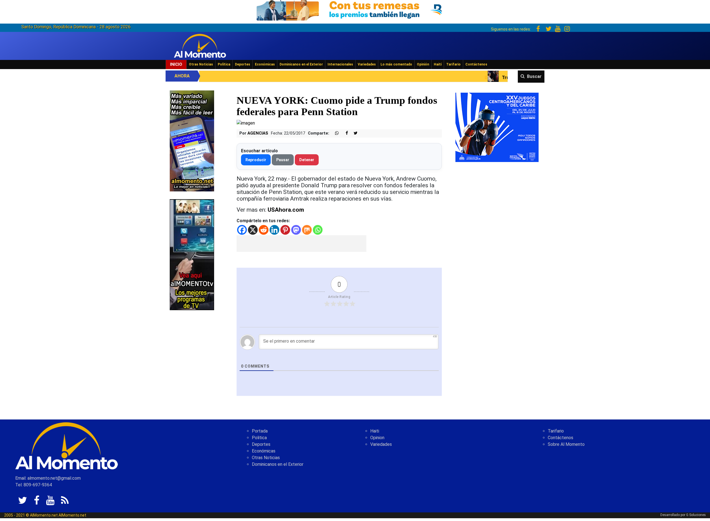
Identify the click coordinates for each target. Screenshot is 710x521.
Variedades (367, 64)
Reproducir (255, 160)
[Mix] (307, 230)
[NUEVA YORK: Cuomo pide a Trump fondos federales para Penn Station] (246, 122)
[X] (253, 230)
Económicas (265, 64)
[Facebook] (242, 230)
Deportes (242, 64)
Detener (306, 160)
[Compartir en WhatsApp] (334, 133)
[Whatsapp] (318, 230)
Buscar (534, 76)
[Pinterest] (285, 230)
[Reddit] (263, 230)
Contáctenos (476, 64)
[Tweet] (353, 133)
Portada (260, 431)
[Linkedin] (274, 230)
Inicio (176, 64)
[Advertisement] (301, 243)
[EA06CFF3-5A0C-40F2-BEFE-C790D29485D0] (192, 254)
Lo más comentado (396, 64)
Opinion (377, 437)
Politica (259, 437)
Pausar (282, 160)
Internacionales (340, 64)
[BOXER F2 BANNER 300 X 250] (497, 127)
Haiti (374, 431)
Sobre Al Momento (566, 444)
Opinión (423, 64)
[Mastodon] (296, 230)
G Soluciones (696, 515)
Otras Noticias (201, 64)
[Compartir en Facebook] (344, 133)
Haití (438, 64)
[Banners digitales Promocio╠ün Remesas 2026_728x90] (355, 9)
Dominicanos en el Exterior (301, 64)
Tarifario (453, 64)
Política (224, 64)
